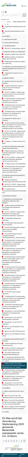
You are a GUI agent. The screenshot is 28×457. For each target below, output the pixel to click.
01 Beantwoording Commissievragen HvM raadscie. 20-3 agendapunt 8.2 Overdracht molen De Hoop (13, 100)
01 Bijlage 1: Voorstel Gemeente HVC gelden (14, 142)
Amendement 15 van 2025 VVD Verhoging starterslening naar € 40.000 (12, 383)
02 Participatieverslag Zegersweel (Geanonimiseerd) (12, 223)
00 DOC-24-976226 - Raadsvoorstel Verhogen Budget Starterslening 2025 (13, 349)
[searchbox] (11, 15)
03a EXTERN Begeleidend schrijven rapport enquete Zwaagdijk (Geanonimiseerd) (13, 229)
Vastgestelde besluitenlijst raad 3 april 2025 (14, 27)
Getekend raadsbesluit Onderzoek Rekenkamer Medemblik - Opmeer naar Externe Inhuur (13, 152)
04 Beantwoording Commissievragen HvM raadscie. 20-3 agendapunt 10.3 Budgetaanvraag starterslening (13, 378)
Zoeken (3, 12)
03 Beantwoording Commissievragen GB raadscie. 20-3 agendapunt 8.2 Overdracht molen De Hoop (13, 113)
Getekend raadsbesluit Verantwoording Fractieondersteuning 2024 (14, 180)
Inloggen (22, 454)
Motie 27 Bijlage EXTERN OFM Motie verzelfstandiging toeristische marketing (14, 407)
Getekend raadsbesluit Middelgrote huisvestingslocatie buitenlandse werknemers (13, 207)
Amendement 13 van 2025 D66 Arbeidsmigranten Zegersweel (12, 318)
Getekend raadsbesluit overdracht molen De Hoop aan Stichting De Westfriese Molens (12, 87)
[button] (24, 15)
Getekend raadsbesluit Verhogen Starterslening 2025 (12, 344)
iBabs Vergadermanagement (10, 454)
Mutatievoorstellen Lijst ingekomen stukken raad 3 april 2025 (13, 58)
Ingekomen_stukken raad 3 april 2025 (14, 54)
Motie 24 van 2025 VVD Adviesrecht (14, 331)
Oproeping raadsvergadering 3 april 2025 (13, 32)
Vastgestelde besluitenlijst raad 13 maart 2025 (13, 74)
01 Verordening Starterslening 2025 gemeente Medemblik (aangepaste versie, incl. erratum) (13, 359)
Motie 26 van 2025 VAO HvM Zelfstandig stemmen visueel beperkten (13, 396)
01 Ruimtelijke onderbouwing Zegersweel (11, 219)
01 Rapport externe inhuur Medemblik (14, 163)
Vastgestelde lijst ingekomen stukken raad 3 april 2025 (13, 62)
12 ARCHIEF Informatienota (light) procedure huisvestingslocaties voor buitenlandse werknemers (12, 306)
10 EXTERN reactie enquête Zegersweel (11, 292)
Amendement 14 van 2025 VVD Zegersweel (12, 323)
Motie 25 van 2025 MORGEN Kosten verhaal (13, 334)
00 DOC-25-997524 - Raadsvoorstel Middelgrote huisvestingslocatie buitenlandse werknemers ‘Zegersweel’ (13, 213)
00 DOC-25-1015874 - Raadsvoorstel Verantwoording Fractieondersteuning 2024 (14, 185)
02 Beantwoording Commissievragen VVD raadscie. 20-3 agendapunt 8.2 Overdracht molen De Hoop (13, 106)
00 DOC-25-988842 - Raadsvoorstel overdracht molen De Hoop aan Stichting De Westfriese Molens (13, 94)
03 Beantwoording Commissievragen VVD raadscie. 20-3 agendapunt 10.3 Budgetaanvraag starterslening (13, 371)
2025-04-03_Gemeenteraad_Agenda (14, 48)
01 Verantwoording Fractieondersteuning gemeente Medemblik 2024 (14, 190)
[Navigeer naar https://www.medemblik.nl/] (8, 6)
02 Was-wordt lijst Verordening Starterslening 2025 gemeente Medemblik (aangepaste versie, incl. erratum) (13, 365)
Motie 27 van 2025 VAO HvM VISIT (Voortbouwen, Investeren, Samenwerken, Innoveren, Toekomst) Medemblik (13, 402)
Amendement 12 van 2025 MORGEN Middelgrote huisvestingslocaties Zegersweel (13, 313)
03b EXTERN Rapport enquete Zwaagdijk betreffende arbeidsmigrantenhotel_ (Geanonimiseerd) (13, 235)
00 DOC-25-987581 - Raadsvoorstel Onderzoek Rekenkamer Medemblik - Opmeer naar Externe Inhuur (13, 159)
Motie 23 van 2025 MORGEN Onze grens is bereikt (13, 327)
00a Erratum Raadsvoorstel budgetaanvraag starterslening (11, 353)
